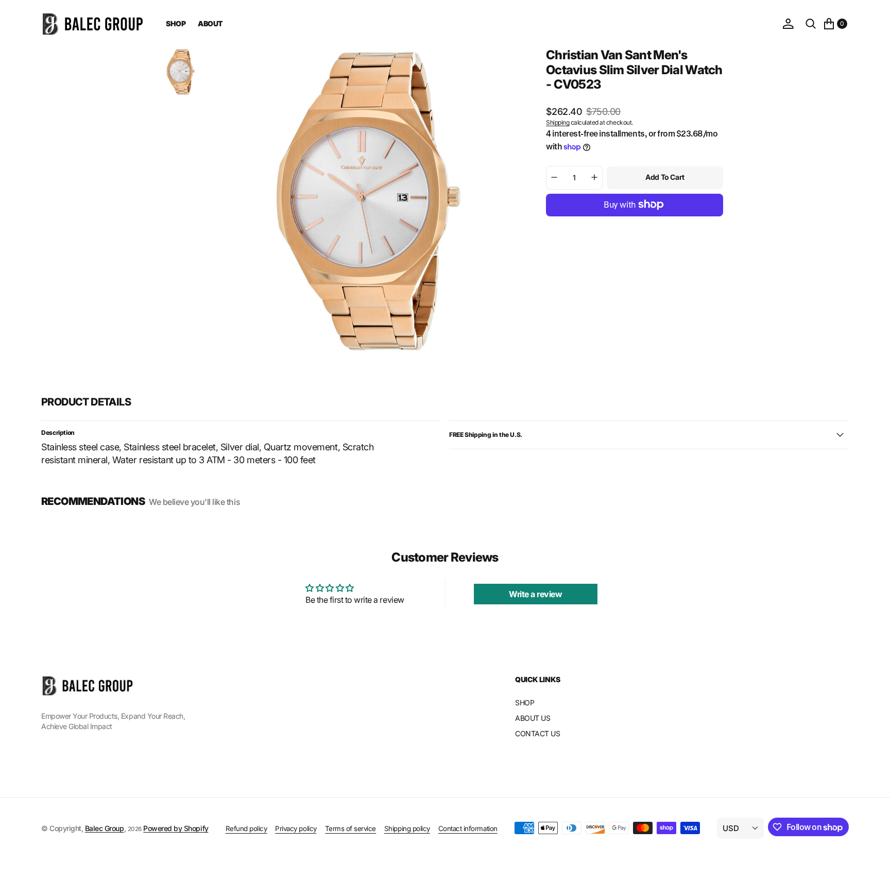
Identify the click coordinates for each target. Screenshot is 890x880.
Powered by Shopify (175, 828)
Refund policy (246, 828)
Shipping (557, 122)
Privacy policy (295, 828)
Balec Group (104, 828)
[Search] (810, 23)
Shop (175, 23)
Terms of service (350, 828)
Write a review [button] (535, 594)
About (210, 23)
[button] (788, 23)
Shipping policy (407, 828)
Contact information (468, 828)
